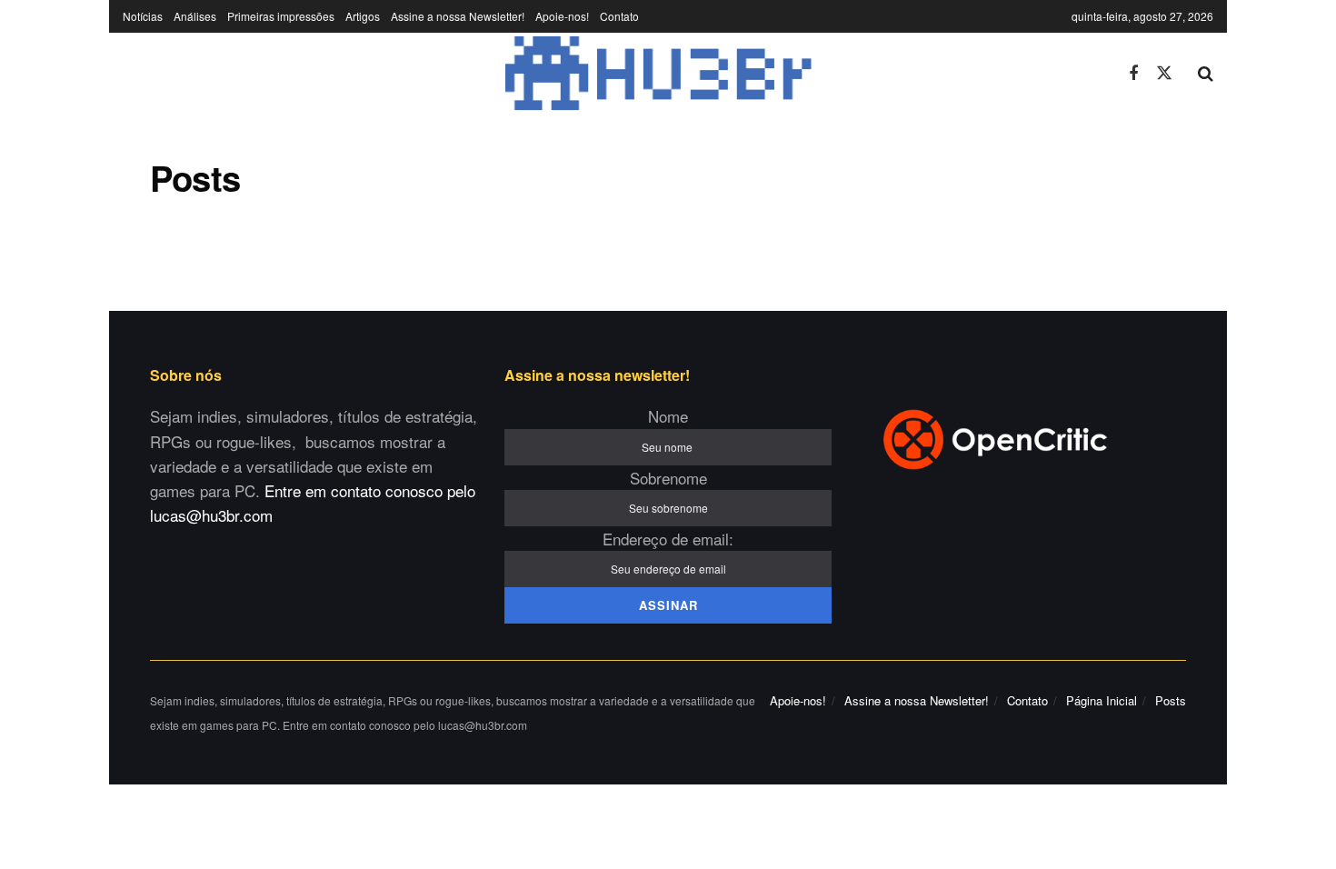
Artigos (362, 16)
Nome (668, 416)
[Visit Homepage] (612, 74)
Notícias (143, 16)
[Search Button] (1205, 73)
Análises (195, 16)
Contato (619, 16)
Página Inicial (1101, 700)
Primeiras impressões (280, 16)
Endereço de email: (668, 538)
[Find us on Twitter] (1164, 73)
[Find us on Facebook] (1133, 73)
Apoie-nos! (562, 16)
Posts (1170, 700)
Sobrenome (668, 477)
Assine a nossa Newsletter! (457, 16)
